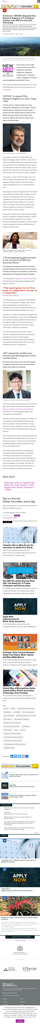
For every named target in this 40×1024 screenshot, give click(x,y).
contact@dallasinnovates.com (10, 993)
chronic (6, 708)
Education (5, 1004)
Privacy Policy (32, 1017)
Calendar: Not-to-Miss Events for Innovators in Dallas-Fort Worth (19, 808)
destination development (26, 708)
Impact (21, 999)
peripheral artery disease (12, 723)
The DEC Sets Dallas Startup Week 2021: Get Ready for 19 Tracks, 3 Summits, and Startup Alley (19, 583)
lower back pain (9, 715)
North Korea (8, 719)
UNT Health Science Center (13, 741)
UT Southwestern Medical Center (14, 744)
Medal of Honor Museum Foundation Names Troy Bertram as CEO (18, 817)
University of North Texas (12, 733)
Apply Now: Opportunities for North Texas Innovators (14, 619)
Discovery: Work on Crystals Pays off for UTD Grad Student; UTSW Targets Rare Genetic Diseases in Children (19, 486)
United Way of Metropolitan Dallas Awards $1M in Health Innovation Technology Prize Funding (19, 690)
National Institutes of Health (26, 715)
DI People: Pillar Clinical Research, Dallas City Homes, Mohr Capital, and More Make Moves (19, 655)
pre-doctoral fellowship (11, 726)
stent (16, 730)
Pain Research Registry (21, 719)
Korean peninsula (28, 712)
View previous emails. (10, 518)
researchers (26, 726)
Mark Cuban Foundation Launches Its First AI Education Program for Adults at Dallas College (19, 828)
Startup (22, 1004)
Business (5, 999)
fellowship (7, 712)
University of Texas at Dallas (13, 737)
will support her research (21, 278)
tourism (22, 730)
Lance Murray (9, 34)
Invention (22, 1001)
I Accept (20, 1021)
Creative (5, 1001)
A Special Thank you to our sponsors (21, 937)
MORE (36, 832)
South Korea (8, 730)
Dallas (13, 708)
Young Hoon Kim (9, 748)
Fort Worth (16, 712)
